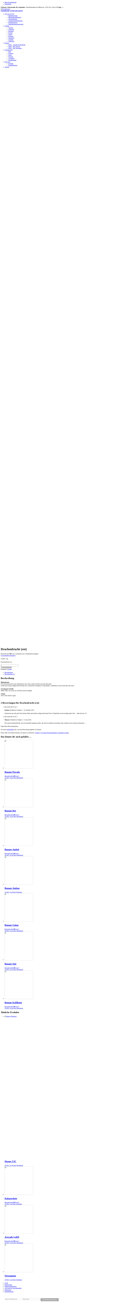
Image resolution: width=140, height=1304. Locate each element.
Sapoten (10, 39)
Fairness (10, 53)
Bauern (7, 43)
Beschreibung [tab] (9, 672)
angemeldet (10, 729)
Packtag (10, 57)
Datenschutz (8, 1285)
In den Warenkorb (6, 667)
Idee (9, 51)
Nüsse (10, 34)
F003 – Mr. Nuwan (14, 46)
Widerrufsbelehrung (10, 1286)
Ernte (10, 55)
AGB (6, 1283)
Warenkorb (8, 4)
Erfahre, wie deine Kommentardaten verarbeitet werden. (52, 733)
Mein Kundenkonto (10, 2)
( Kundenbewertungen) (8, 655)
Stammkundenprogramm (15, 24)
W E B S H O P (9, 14)
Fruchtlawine (8, 50)
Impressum (8, 1290)
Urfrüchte (11, 41)
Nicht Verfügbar (17, 892)
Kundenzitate (12, 60)
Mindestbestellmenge (14, 17)
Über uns (7, 62)
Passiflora (11, 38)
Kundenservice (12, 22)
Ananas (10, 27)
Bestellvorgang (12, 15)
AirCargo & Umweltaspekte (13, 1288)
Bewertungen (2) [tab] (10, 674)
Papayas (10, 36)
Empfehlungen (12, 65)
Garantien (11, 58)
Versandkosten (12, 19)
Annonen (11, 29)
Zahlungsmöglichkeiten (15, 21)
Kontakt (10, 63)
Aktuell (7, 67)
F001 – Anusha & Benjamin (16, 45)
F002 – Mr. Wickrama (15, 48)
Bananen (11, 31)
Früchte (7, 26)
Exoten (10, 33)
